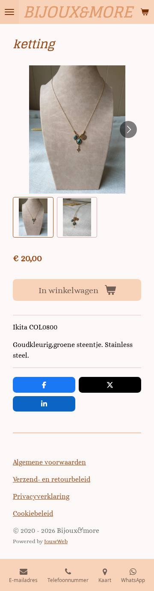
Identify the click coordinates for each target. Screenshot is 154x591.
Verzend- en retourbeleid (51, 479)
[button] (33, 217)
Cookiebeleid (33, 513)
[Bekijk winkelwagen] (144, 12)
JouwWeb (56, 541)
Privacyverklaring (41, 496)
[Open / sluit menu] (9, 12)
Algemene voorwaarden (49, 462)
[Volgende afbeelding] (128, 129)
